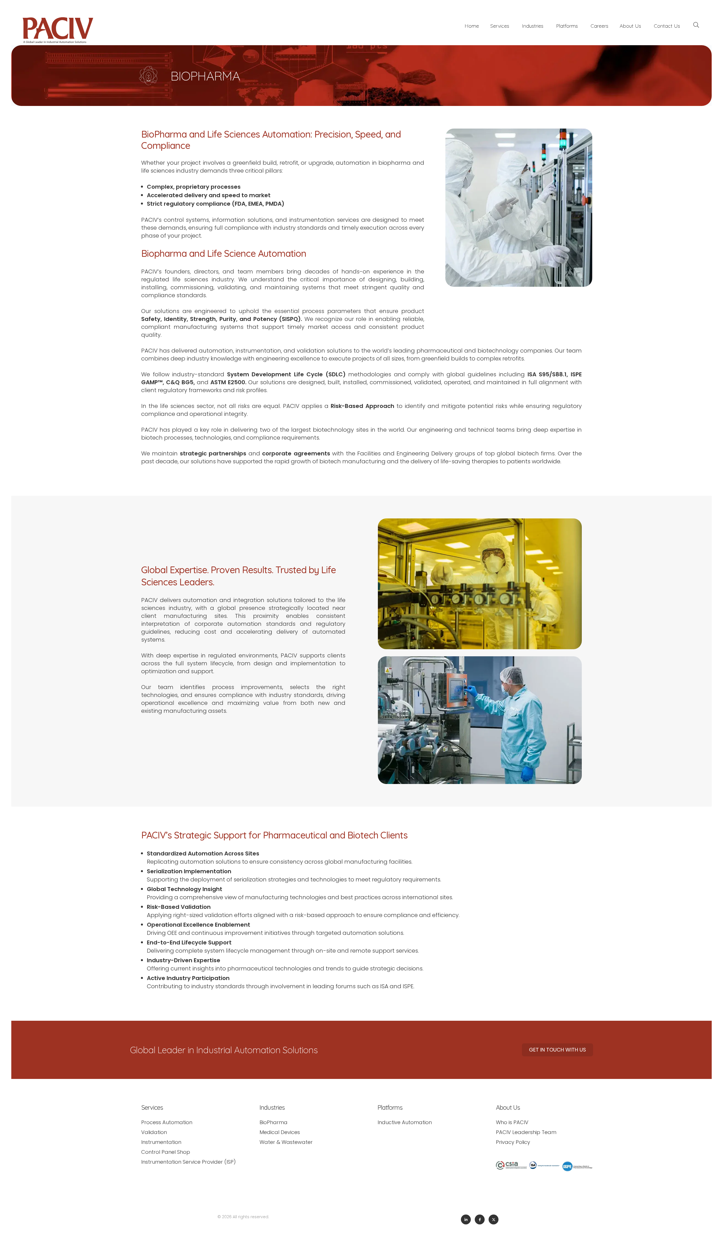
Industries (532, 26)
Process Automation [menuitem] (166, 1122)
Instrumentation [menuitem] (161, 1142)
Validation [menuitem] (154, 1132)
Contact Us (667, 26)
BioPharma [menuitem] (274, 1122)
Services (499, 26)
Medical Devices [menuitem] (280, 1132)
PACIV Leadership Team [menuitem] (526, 1132)
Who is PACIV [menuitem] (512, 1122)
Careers (599, 26)
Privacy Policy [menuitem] (513, 1142)
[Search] (696, 25)
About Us (630, 26)
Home (472, 26)
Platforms (567, 26)
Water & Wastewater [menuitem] (286, 1142)
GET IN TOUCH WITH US (557, 1049)
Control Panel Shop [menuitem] (165, 1151)
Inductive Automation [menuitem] (405, 1122)
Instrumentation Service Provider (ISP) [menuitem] (188, 1161)
